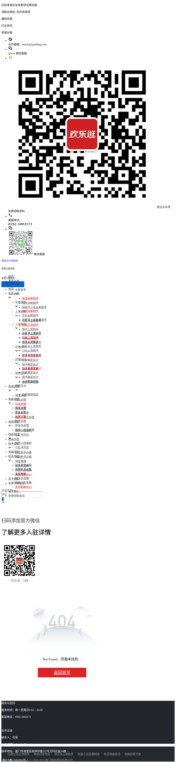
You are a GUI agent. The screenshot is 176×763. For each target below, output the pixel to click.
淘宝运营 (20, 395)
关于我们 (13, 478)
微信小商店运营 (24, 429)
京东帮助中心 (23, 487)
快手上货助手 (30, 329)
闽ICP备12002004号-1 (15, 760)
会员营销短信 (30, 394)
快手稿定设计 (30, 364)
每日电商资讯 (112, 754)
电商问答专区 (42, 754)
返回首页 (62, 672)
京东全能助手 (30, 302)
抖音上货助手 (30, 324)
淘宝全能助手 (30, 298)
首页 (11, 289)
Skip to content (9, 260)
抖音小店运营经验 (89, 754)
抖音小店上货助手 (19, 754)
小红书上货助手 (31, 333)
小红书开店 (22, 434)
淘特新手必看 (23, 456)
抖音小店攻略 (23, 482)
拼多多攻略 (22, 478)
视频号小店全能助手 (34, 307)
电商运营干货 (132, 754)
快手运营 (20, 421)
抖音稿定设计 (30, 360)
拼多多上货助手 (31, 346)
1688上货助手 (30, 350)
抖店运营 (20, 404)
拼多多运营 (22, 425)
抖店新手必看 (23, 452)
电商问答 (13, 439)
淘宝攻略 (20, 461)
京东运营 (20, 399)
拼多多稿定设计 (31, 368)
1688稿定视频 (30, 381)
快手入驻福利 (23, 443)
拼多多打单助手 (31, 355)
